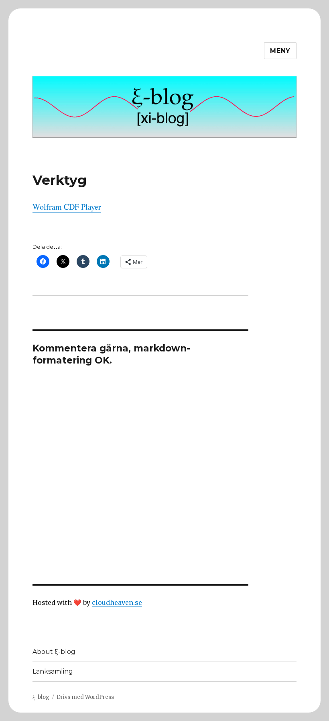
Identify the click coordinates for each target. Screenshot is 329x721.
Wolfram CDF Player (66, 206)
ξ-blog (40, 697)
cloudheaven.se (117, 602)
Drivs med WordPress (85, 697)
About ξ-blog (53, 652)
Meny (280, 51)
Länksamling (52, 671)
